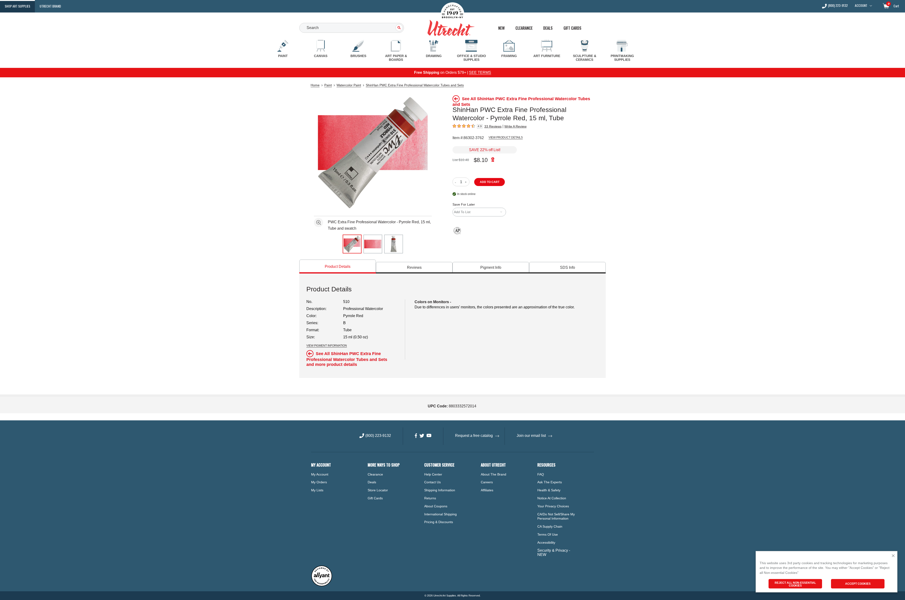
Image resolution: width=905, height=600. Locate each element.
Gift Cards (572, 28)
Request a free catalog (474, 436)
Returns (430, 498)
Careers (487, 482)
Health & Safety (548, 490)
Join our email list (531, 436)
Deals (548, 28)
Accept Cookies (858, 583)
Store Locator (378, 490)
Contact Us (432, 482)
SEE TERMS (480, 72)
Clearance (524, 28)
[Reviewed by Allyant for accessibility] (321, 585)
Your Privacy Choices (553, 506)
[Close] (893, 556)
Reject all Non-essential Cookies (795, 584)
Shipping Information (439, 490)
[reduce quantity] (456, 182)
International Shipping (440, 514)
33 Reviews (493, 126)
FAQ (540, 474)
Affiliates (487, 490)
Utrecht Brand (50, 6)
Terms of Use (547, 534)
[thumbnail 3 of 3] (393, 244)
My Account (319, 474)
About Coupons (435, 506)
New (501, 28)
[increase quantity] (466, 182)
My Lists (317, 490)
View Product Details (506, 137)
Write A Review (515, 126)
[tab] (337, 266)
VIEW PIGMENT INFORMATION (326, 345)
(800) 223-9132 (838, 6)
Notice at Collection (551, 498)
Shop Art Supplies (17, 6)
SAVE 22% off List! (484, 150)
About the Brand (493, 474)
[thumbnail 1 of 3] (352, 244)
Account (861, 5)
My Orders (319, 482)
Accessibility (546, 542)
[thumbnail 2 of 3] (372, 244)
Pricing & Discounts (438, 522)
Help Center (433, 474)
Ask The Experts (549, 482)
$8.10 (481, 160)
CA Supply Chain (549, 526)
